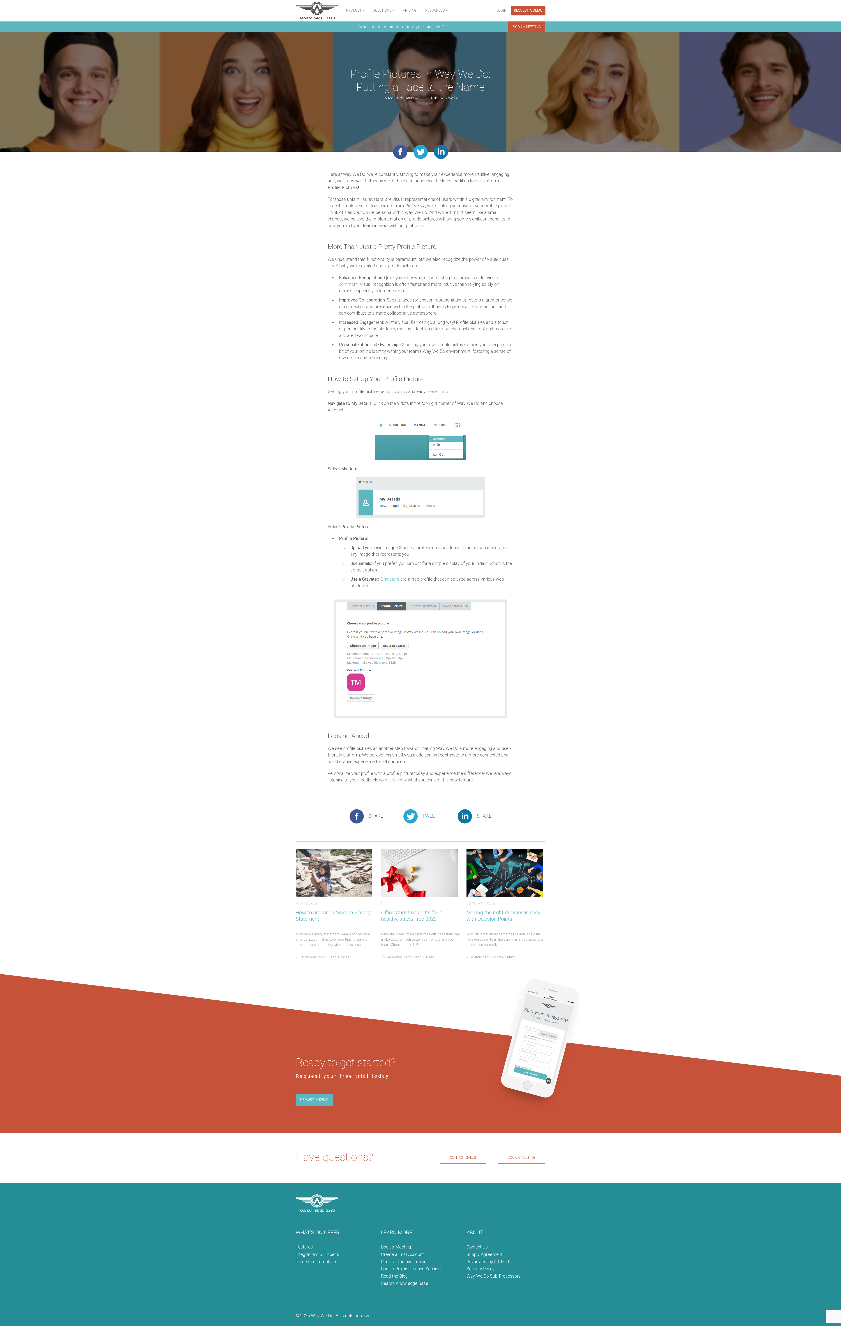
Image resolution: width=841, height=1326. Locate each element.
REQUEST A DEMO (314, 1100)
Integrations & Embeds (317, 1254)
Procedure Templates (316, 1261)
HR (383, 903)
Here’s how (438, 391)
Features (304, 1247)
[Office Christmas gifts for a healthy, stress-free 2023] (419, 873)
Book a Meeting (396, 1247)
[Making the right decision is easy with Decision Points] (504, 873)
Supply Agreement (484, 1254)
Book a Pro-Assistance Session (411, 1268)
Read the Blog (394, 1276)
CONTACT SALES (463, 1157)
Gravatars (389, 579)
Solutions (382, 10)
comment (348, 284)
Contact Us (477, 1247)
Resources (435, 10)
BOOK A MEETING (527, 27)
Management (307, 903)
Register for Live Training (405, 1261)
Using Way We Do (444, 98)
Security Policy (480, 1268)
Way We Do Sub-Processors (493, 1276)
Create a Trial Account (402, 1254)
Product (354, 10)
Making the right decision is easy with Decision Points (503, 916)
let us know (396, 780)
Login (502, 10)
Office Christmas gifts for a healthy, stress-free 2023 (411, 916)
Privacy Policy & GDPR (487, 1261)
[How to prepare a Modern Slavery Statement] (334, 873)
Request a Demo (528, 10)
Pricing (410, 10)
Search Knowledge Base (404, 1283)
